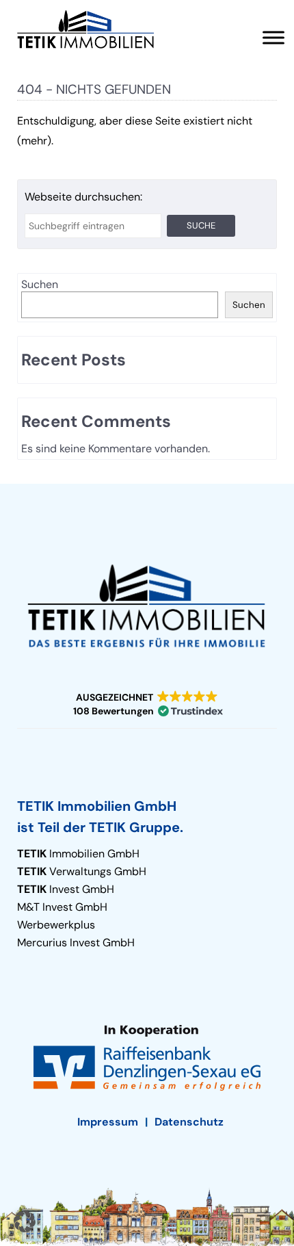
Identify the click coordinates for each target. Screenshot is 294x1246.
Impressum (107, 1122)
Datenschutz (189, 1122)
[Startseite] (85, 29)
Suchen (39, 284)
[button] (147, 704)
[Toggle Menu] (273, 37)
